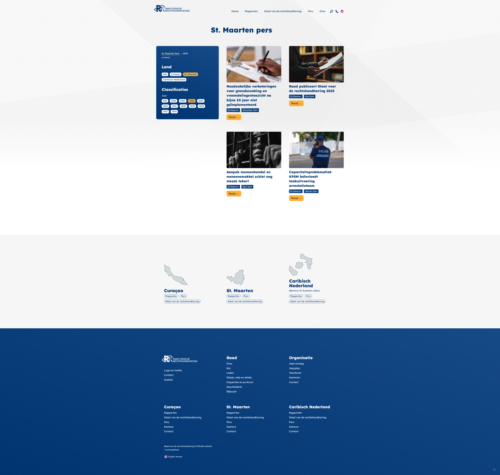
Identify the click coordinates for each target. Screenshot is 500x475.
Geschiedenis (234, 386)
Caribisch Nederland (174, 79)
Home (234, 11)
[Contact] (337, 11)
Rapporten (251, 11)
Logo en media (173, 370)
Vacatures (295, 372)
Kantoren (294, 377)
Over (323, 11)
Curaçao (175, 74)
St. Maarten (190, 74)
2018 (201, 106)
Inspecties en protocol (240, 382)
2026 (173, 100)
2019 (192, 106)
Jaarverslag (296, 363)
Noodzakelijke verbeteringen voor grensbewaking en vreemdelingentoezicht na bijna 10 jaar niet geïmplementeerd (251, 95)
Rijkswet (231, 391)
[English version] (342, 11)
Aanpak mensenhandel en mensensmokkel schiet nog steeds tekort (249, 176)
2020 (183, 106)
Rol (228, 368)
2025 (182, 100)
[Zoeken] (331, 11)
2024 (191, 100)
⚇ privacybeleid (171, 449)
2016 (174, 111)
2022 (165, 106)
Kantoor (169, 426)
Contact (168, 375)
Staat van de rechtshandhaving (282, 11)
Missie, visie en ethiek (239, 377)
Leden (230, 372)
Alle (165, 74)
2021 (174, 106)
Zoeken (168, 379)
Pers (310, 11)
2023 (200, 100)
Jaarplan (294, 368)
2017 (165, 111)
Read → (234, 117)
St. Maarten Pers (170, 53)
